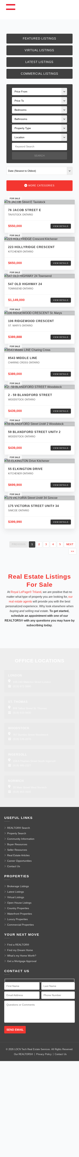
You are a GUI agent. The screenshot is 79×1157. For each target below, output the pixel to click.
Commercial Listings (39, 73)
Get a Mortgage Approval (21, 961)
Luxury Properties (17, 919)
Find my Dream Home (20, 950)
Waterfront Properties (19, 913)
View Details (60, 226)
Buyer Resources (17, 844)
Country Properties (18, 908)
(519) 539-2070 (22, 739)
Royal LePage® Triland (26, 592)
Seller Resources (17, 849)
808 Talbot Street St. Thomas (30, 708)
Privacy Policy (44, 1054)
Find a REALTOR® (18, 944)
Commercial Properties (20, 924)
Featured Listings (39, 38)
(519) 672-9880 (22, 686)
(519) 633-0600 (22, 712)
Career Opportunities (19, 860)
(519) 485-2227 (22, 765)
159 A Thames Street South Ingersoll (34, 761)
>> (72, 551)
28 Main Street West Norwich (30, 787)
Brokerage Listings (18, 886)
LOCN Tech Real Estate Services (32, 1049)
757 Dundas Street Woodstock (30, 734)
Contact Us (13, 866)
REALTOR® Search (18, 827)
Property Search (16, 833)
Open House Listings (19, 902)
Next (69, 544)
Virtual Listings (39, 50)
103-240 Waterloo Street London (32, 681)
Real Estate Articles (18, 855)
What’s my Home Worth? (21, 955)
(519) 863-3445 (22, 791)
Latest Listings (39, 62)
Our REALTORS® (23, 1054)
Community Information (20, 838)
